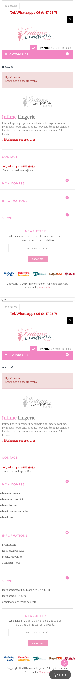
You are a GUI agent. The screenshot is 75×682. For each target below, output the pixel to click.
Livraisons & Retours (14, 596)
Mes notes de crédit (13, 499)
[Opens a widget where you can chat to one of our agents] (60, 675)
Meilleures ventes (12, 556)
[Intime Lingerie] (38, 34)
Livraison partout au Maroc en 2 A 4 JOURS (26, 590)
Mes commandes (11, 493)
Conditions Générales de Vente (19, 602)
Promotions (9, 544)
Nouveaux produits (13, 550)
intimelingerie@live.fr (23, 170)
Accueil (8, 66)
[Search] (70, 19)
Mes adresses (9, 505)
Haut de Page (64, 662)
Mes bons (7, 517)
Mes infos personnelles (15, 511)
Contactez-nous (11, 562)
